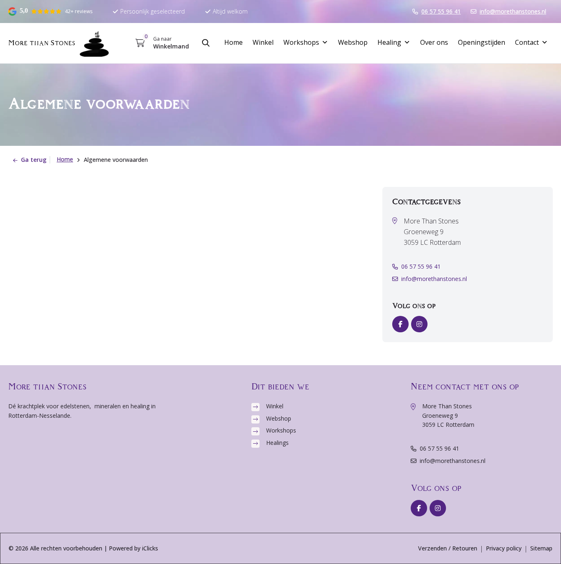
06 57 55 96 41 (421, 266)
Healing (389, 42)
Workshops (301, 42)
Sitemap (541, 548)
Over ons (434, 42)
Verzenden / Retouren (447, 548)
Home (233, 42)
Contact (527, 42)
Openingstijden (481, 42)
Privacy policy (504, 548)
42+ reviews (78, 11)
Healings (277, 443)
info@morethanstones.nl (434, 279)
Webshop (353, 42)
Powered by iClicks (133, 548)
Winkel (263, 42)
